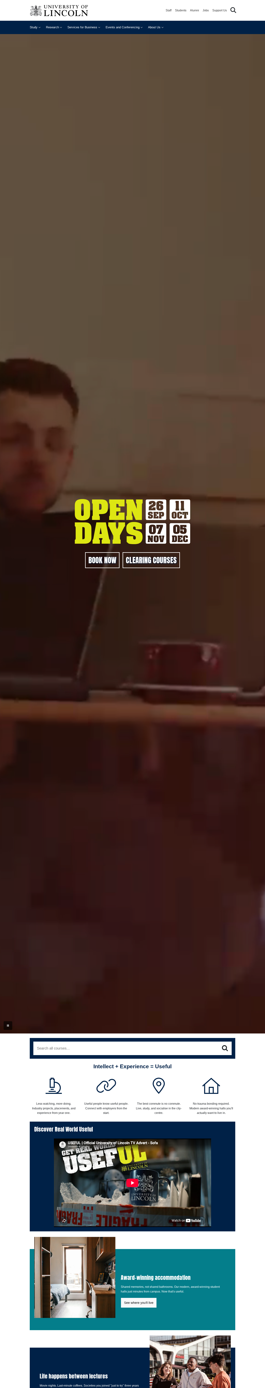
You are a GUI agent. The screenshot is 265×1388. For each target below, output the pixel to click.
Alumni (194, 10)
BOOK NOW (102, 560)
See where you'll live (138, 1303)
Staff (168, 10)
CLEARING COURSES (151, 560)
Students (180, 10)
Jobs (206, 10)
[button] (233, 10)
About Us (154, 27)
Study (33, 27)
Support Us (219, 10)
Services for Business (82, 27)
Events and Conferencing (123, 27)
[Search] (225, 1048)
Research (52, 27)
